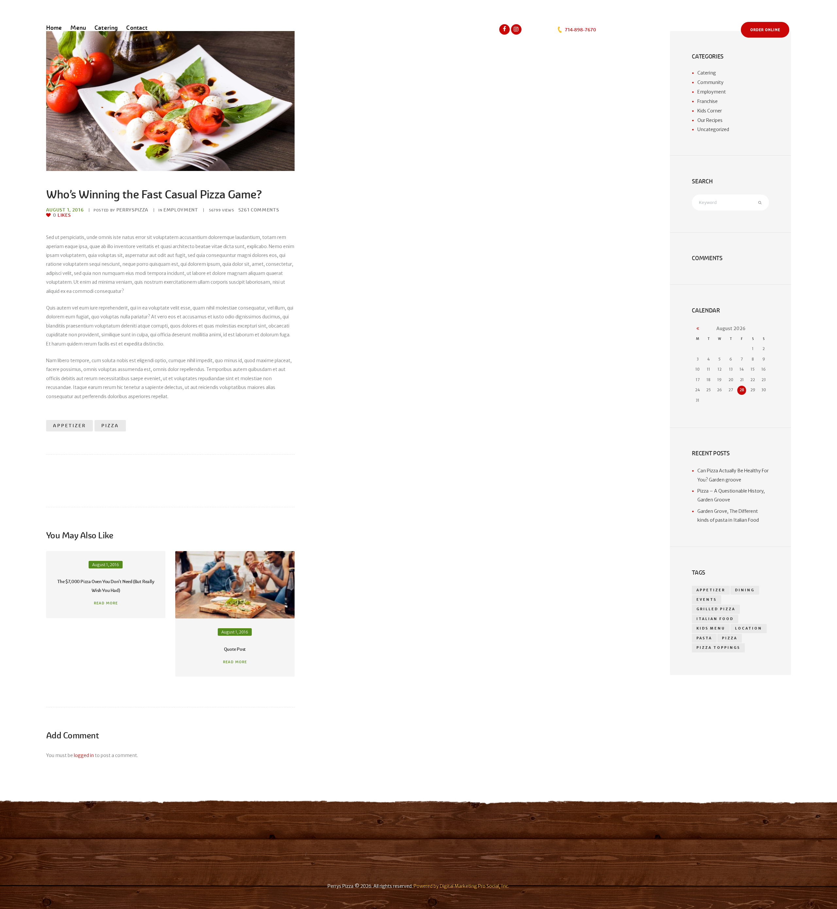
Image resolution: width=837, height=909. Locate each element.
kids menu (710, 628)
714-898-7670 (580, 30)
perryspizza (132, 210)
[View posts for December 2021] (697, 328)
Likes (62, 215)
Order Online (765, 29)
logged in (84, 755)
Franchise (707, 101)
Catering (706, 73)
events (706, 600)
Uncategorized (713, 129)
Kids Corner (709, 111)
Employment (180, 210)
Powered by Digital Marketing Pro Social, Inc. (461, 886)
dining (745, 590)
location (748, 628)
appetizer (69, 426)
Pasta (704, 638)
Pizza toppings (718, 648)
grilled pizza (715, 609)
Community (710, 82)
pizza (110, 426)
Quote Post (235, 649)
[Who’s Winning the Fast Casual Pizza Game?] (170, 101)
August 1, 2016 (65, 210)
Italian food (715, 619)
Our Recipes (710, 120)
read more (106, 603)
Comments (258, 210)
